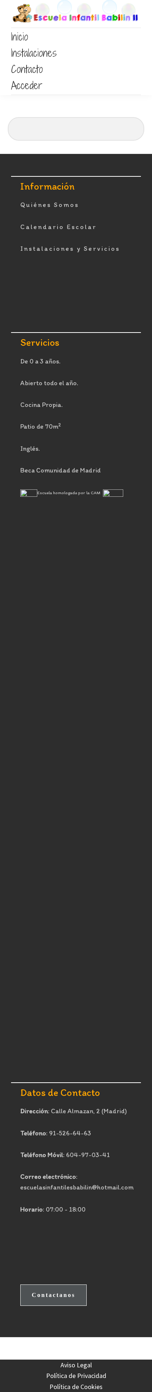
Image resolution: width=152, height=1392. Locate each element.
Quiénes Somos (49, 205)
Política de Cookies (76, 1386)
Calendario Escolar (58, 227)
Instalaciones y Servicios (70, 249)
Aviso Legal (76, 1365)
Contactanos (53, 1295)
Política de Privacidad (76, 1375)
